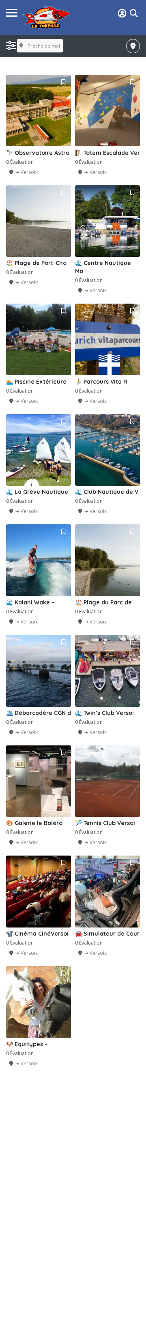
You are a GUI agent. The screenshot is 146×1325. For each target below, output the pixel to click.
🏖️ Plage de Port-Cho (36, 263)
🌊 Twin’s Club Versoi (104, 713)
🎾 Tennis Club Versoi (105, 823)
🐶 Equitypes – (27, 1044)
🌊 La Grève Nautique (37, 491)
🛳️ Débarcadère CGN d (38, 713)
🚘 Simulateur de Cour (107, 933)
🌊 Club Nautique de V (106, 491)
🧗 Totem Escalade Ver (107, 152)
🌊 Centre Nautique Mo (103, 267)
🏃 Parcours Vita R (101, 381)
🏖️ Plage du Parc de (103, 602)
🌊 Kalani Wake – (30, 602)
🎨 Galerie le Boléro (34, 823)
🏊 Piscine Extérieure (36, 381)
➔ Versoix (26, 172)
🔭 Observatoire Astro (37, 152)
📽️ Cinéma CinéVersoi (37, 933)
